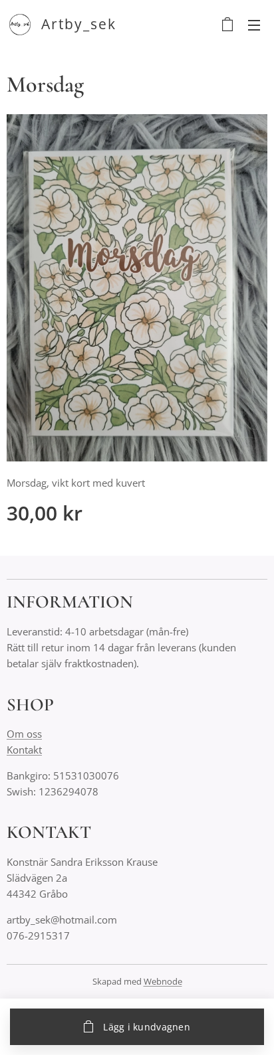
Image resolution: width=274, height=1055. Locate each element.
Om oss (24, 733)
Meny (254, 24)
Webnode (163, 981)
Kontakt (24, 749)
